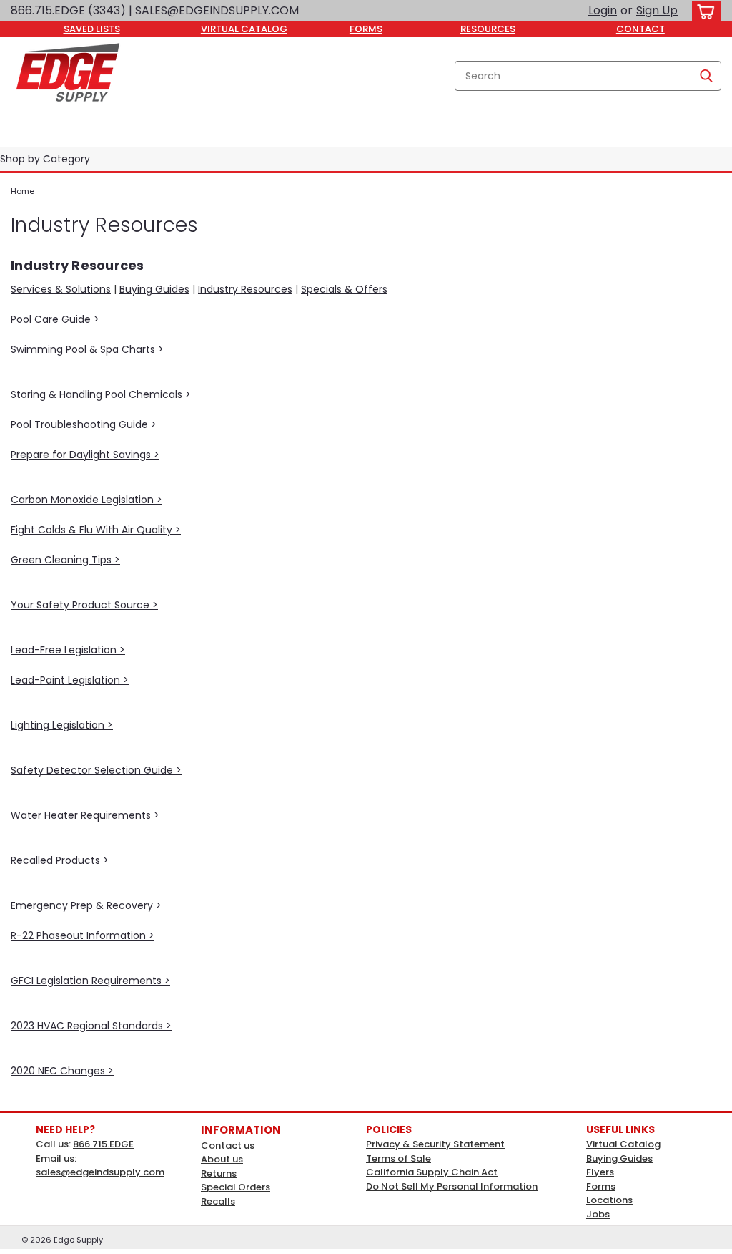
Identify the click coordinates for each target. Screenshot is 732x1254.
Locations (609, 1200)
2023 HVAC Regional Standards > (91, 1026)
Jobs (598, 1214)
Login (602, 10)
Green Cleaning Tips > (65, 560)
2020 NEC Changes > (62, 1071)
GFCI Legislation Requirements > (90, 980)
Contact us (227, 1145)
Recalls (218, 1201)
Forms (600, 1186)
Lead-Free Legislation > (68, 650)
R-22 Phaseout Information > (82, 935)
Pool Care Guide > (55, 319)
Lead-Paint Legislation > (70, 680)
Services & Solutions (61, 289)
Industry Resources (245, 289)
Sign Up (657, 10)
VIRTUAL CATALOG (244, 29)
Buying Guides (154, 289)
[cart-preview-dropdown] (703, 11)
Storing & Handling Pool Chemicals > (101, 394)
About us (222, 1159)
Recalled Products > (60, 860)
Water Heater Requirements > (85, 815)
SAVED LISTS (92, 29)
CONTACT (640, 29)
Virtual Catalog (623, 1144)
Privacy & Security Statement (435, 1144)
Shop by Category (45, 159)
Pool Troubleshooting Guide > (84, 424)
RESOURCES (487, 29)
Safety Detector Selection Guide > (96, 770)
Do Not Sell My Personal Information (452, 1186)
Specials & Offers (344, 289)
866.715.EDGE (103, 1144)
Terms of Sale (398, 1158)
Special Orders (235, 1187)
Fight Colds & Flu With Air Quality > (96, 529)
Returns (219, 1173)
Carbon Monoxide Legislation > (86, 499)
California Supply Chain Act (432, 1172)
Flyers (600, 1172)
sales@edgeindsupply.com (100, 1172)
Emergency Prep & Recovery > (86, 905)
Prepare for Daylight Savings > (85, 454)
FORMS (366, 29)
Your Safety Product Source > (84, 605)
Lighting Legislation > (62, 725)
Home (22, 191)
